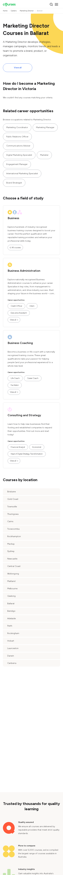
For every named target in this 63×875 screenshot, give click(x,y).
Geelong (11, 596)
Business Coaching (20, 343)
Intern (32, 306)
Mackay (11, 544)
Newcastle (12, 558)
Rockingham (13, 633)
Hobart (10, 641)
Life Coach (15, 378)
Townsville (12, 506)
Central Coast (14, 566)
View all (17, 67)
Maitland (11, 581)
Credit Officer (16, 306)
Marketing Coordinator (17, 127)
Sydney (10, 551)
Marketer (44, 155)
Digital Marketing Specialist (19, 155)
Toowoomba (13, 529)
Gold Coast (12, 499)
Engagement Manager (17, 164)
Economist (36, 447)
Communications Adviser (18, 146)
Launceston (12, 648)
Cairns (10, 521)
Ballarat (11, 603)
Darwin (10, 656)
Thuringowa (12, 514)
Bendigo (11, 611)
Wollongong (13, 573)
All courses (16, 247)
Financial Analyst (18, 447)
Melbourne (12, 588)
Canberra (11, 663)
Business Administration (24, 270)
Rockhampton (14, 536)
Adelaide (11, 618)
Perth (9, 626)
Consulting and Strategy (24, 415)
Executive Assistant (19, 313)
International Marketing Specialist (22, 173)
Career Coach (32, 378)
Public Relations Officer (17, 136)
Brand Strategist (14, 183)
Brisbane (11, 491)
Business (13, 218)
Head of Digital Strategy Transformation (27, 454)
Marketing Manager (45, 127)
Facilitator (15, 385)
